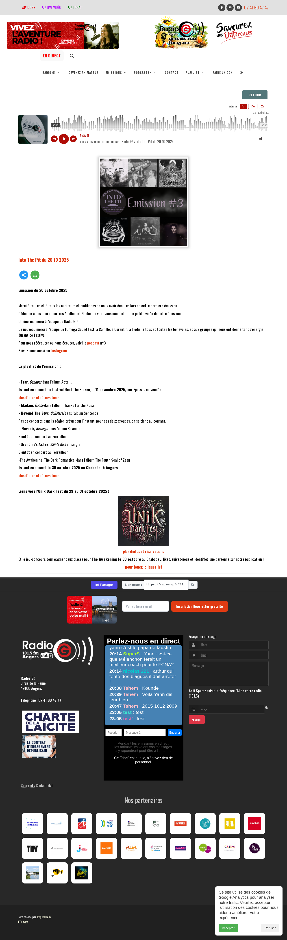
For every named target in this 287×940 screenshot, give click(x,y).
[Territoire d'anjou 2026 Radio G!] (32, 823)
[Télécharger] (34, 274)
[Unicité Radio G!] (106, 848)
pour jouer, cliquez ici (143, 567)
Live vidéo (53, 7)
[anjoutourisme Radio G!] (205, 848)
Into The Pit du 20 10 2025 (43, 259)
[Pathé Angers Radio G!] (57, 873)
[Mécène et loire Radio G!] (57, 823)
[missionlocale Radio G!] (156, 848)
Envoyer (197, 719)
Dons (30, 7)
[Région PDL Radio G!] (106, 823)
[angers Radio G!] (82, 823)
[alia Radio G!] (131, 848)
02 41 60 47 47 (256, 7)
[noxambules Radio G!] (180, 848)
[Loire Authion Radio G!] (32, 873)
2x (262, 106)
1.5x (253, 106)
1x (243, 106)
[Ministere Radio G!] (131, 823)
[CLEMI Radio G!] (230, 848)
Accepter (228, 928)
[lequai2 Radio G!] (230, 823)
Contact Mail (44, 785)
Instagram (59, 350)
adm (25, 921)
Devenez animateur (83, 72)
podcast (93, 343)
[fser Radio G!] (156, 823)
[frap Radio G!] (205, 823)
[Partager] (23, 274)
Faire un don (223, 72)
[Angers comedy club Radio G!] (82, 873)
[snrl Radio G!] (180, 823)
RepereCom (44, 916)
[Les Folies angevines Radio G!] (254, 848)
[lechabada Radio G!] (254, 823)
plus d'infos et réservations (38, 397)
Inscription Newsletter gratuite (199, 606)
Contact (171, 72)
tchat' (77, 7)
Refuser (270, 928)
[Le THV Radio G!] (32, 848)
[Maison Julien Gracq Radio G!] (57, 848)
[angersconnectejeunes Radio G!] (82, 848)
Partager (104, 584)
